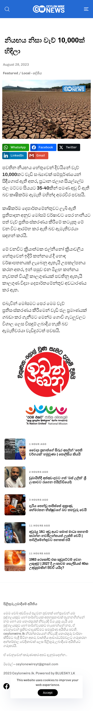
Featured (10, 73)
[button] (7, 9)
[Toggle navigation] (74, 9)
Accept (48, 692)
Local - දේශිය (32, 73)
